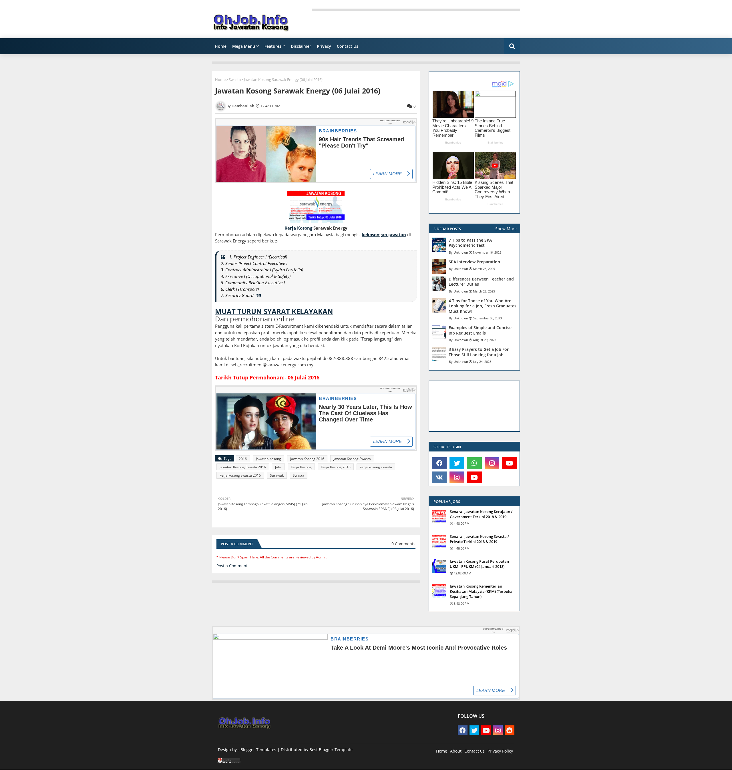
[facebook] (439, 463)
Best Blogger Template (331, 749)
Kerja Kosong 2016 (336, 467)
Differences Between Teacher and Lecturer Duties (481, 281)
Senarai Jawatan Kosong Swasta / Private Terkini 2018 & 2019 (479, 539)
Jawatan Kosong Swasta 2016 (243, 467)
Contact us (474, 751)
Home (220, 46)
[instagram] (492, 463)
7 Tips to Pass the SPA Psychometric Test (470, 243)
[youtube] (509, 463)
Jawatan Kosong (268, 458)
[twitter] (456, 463)
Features (272, 46)
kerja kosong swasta (376, 467)
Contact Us (347, 46)
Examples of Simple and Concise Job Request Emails (480, 330)
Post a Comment (232, 565)
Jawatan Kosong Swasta (352, 458)
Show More (506, 228)
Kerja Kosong (301, 467)
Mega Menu (243, 46)
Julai (278, 467)
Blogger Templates (258, 749)
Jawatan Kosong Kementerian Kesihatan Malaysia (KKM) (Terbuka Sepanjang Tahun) (481, 591)
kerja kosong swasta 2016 (240, 475)
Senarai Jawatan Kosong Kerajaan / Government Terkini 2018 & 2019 (481, 514)
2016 (243, 458)
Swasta (235, 79)
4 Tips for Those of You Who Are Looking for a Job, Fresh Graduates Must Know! (482, 306)
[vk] (439, 477)
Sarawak (277, 475)
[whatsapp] (474, 463)
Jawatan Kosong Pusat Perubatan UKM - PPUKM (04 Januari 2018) (479, 564)
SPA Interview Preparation (474, 261)
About (456, 751)
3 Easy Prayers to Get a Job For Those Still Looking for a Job (479, 352)
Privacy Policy (500, 751)
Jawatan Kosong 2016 (307, 458)
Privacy (324, 46)
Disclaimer (301, 46)
